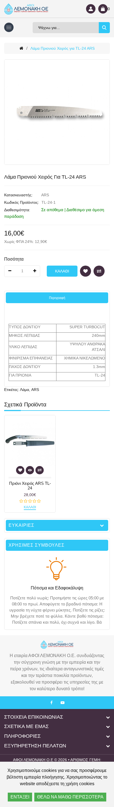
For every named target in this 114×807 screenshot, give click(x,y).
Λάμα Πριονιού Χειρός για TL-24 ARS (62, 48)
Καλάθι (62, 271)
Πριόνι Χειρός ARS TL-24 (30, 486)
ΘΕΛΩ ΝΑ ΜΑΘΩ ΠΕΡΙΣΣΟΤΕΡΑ (70, 797)
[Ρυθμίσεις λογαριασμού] (90, 9)
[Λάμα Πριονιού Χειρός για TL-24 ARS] (57, 112)
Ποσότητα (14, 259)
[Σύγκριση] (99, 271)
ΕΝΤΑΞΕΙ (20, 797)
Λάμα (24, 389)
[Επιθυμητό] (85, 271)
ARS (45, 195)
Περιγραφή (57, 298)
